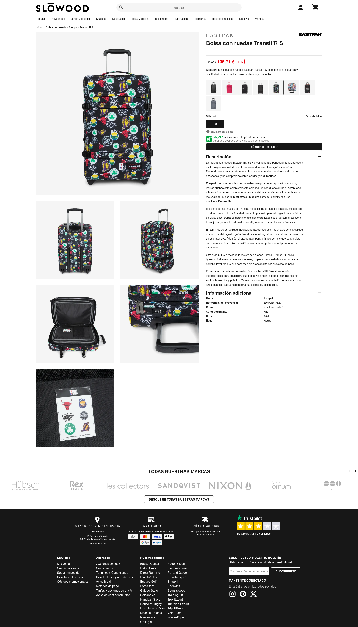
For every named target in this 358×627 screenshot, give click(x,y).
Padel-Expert (176, 563)
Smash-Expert (177, 577)
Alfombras (200, 18)
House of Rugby (151, 604)
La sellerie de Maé (152, 608)
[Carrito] (315, 7)
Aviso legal (103, 581)
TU (215, 124)
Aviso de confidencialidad (113, 595)
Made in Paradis (151, 613)
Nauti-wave (147, 617)
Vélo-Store (175, 613)
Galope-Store (149, 590)
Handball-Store (150, 599)
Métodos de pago (107, 586)
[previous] (349, 471)
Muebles (101, 18)
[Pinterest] (243, 594)
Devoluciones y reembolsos (114, 577)
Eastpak (220, 35)
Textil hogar (161, 18)
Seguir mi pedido (68, 572)
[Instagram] (232, 594)
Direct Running (150, 572)
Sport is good (176, 590)
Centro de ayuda (68, 568)
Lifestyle (244, 18)
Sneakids (174, 586)
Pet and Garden (178, 572)
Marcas (259, 18)
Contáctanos (97, 531)
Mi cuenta (63, 563)
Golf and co (147, 595)
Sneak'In (173, 581)
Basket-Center (149, 563)
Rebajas (40, 18)
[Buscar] (121, 7)
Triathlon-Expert (178, 604)
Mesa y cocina (140, 18)
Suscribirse (285, 571)
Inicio (39, 27)
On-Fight (146, 622)
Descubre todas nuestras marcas (179, 499)
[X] (253, 594)
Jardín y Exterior (80, 18)
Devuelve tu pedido (205, 534)
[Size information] (214, 116)
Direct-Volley (148, 577)
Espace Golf (148, 581)
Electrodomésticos (222, 18)
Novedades (58, 18)
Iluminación (181, 18)
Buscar (179, 7)
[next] (355, 471)
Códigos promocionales (73, 581)
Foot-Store (147, 586)
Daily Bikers (148, 568)
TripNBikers (175, 608)
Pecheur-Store (177, 568)
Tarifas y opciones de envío (114, 590)
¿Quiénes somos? (108, 563)
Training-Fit (175, 595)
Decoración (119, 18)
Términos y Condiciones (112, 572)
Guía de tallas (314, 116)
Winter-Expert (177, 617)
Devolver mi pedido (70, 577)
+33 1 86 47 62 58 (97, 543)
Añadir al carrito (264, 147)
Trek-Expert (175, 599)
